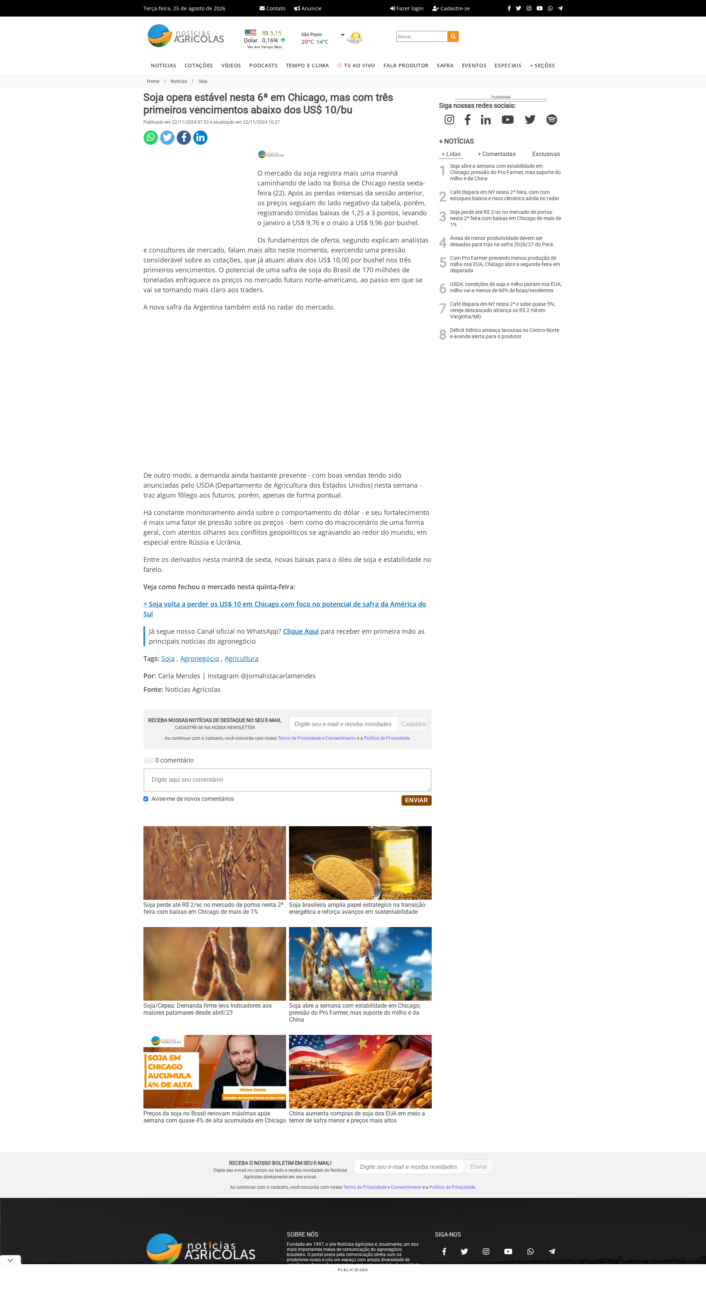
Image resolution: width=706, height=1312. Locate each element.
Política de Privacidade (387, 738)
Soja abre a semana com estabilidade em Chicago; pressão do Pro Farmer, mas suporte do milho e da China (505, 172)
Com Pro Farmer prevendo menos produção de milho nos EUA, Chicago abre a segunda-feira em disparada (505, 264)
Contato (275, 8)
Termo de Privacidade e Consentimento (317, 738)
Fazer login (409, 8)
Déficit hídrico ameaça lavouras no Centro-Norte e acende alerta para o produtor (504, 333)
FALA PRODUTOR (406, 65)
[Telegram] (558, 8)
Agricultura (241, 658)
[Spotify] (551, 119)
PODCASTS (263, 65)
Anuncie (311, 8)
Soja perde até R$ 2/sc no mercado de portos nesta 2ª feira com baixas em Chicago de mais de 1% (505, 218)
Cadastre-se (454, 8)
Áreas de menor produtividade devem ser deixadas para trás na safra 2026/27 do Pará (501, 241)
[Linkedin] (200, 137)
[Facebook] (507, 8)
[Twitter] (516, 8)
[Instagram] (527, 8)
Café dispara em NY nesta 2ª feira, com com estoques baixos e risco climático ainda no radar (504, 195)
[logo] (207, 1250)
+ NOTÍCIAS (456, 141)
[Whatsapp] (548, 8)
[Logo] (185, 36)
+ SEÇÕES (542, 65)
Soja (168, 658)
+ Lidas (451, 154)
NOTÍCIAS (163, 65)
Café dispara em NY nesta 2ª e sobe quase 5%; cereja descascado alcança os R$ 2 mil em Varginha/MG (502, 310)
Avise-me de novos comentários (192, 798)
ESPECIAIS (508, 65)
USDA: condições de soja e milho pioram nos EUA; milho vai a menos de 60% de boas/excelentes (505, 287)
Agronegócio (199, 658)
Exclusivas (546, 154)
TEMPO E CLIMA (307, 65)
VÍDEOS (231, 65)
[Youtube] (538, 8)
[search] (453, 36)
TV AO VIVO (359, 65)
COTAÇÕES (199, 65)
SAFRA (445, 65)
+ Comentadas (497, 154)
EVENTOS (474, 65)
